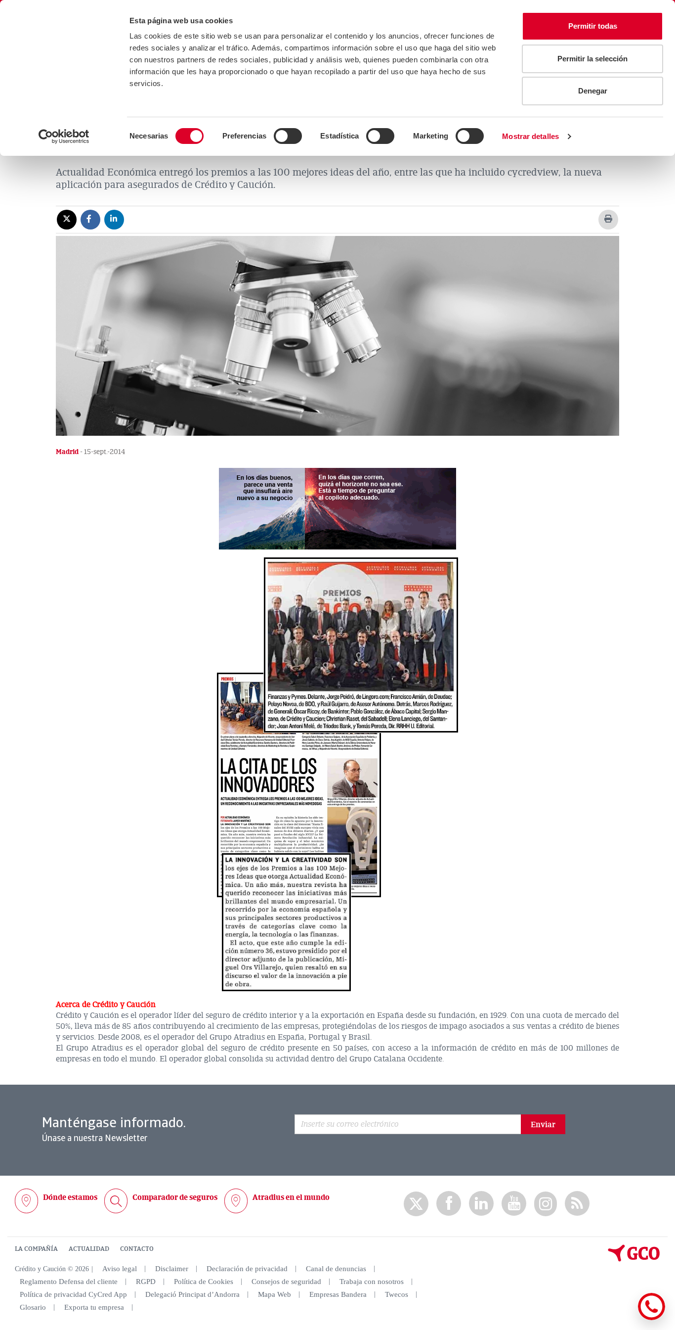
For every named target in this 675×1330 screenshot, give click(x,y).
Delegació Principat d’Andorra (192, 1294)
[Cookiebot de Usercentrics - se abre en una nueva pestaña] (64, 136)
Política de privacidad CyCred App (73, 1294)
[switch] (288, 136)
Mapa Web (274, 1294)
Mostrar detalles (530, 136)
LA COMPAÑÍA (36, 1249)
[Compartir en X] (67, 219)
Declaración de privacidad (247, 1269)
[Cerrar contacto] (622, 1318)
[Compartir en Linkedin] (114, 219)
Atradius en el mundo (291, 1197)
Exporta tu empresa (94, 1307)
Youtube (514, 1203)
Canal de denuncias (336, 1269)
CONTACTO (137, 1249)
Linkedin (481, 1203)
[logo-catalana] (634, 1259)
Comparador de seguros (174, 1197)
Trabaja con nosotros (371, 1281)
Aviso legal (119, 1269)
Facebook (448, 1203)
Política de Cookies (203, 1281)
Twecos (396, 1294)
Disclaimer (171, 1269)
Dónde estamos (70, 1197)
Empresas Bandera (338, 1294)
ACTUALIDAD (89, 1249)
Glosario (33, 1307)
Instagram (545, 1203)
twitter (416, 1203)
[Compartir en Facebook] (90, 219)
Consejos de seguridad (286, 1281)
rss (577, 1203)
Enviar (543, 1125)
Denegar (592, 91)
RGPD (146, 1281)
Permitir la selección (592, 58)
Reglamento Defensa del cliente (69, 1281)
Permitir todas (592, 26)
